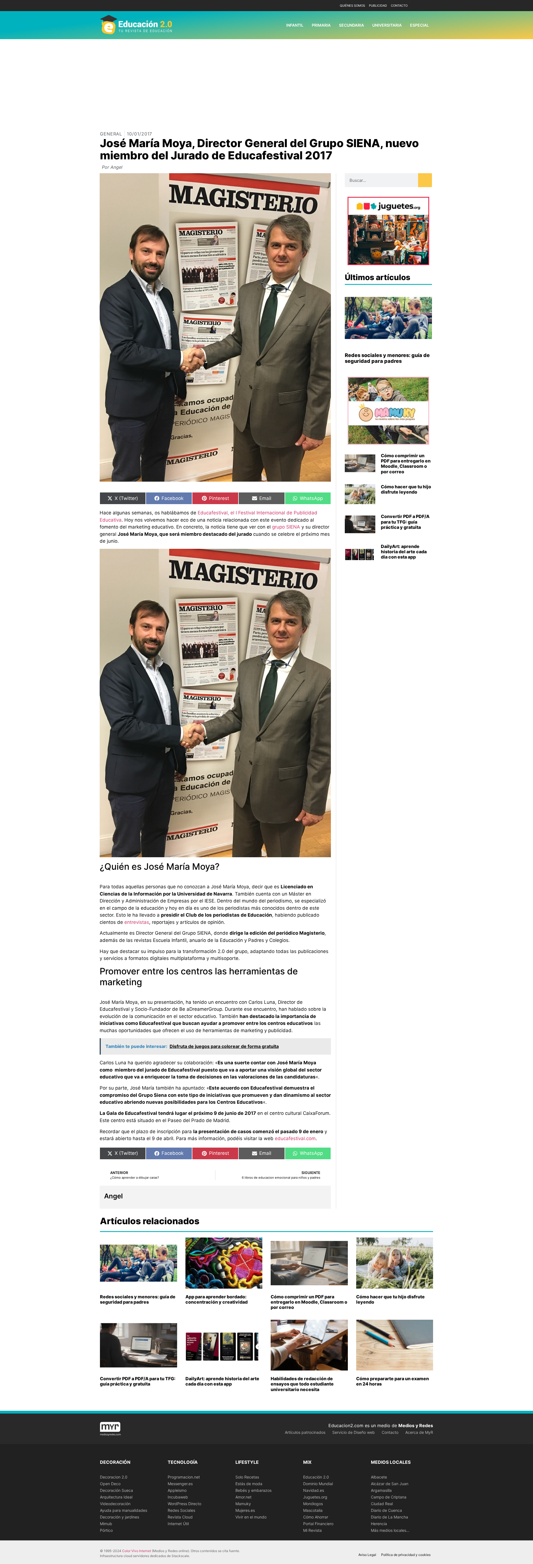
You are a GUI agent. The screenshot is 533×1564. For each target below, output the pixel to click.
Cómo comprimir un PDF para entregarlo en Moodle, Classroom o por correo (406, 463)
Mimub (106, 1523)
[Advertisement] (266, 81)
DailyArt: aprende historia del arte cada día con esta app (404, 552)
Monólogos (313, 1503)
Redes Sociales (181, 1510)
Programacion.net (184, 1477)
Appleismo (177, 1490)
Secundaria (351, 25)
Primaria (321, 25)
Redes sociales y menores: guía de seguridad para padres (387, 358)
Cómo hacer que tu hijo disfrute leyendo (406, 489)
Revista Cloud (180, 1517)
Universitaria (387, 25)
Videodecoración (115, 1503)
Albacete (379, 1477)
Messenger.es (180, 1483)
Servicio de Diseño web (353, 1432)
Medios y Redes (415, 1425)
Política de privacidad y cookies (406, 1555)
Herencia (379, 1523)
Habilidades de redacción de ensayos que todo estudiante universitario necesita (302, 1384)
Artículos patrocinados (305, 1432)
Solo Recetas (247, 1477)
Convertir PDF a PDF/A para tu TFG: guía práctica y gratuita (405, 522)
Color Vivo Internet (136, 1551)
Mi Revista (312, 1530)
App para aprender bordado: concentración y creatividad (216, 1299)
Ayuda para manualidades (123, 1510)
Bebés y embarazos (253, 1490)
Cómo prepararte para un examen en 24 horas (392, 1381)
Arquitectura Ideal (116, 1497)
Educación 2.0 (316, 1477)
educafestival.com (295, 1138)
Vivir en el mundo (250, 1517)
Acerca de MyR (419, 1432)
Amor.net (243, 1497)
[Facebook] (420, 6)
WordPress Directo (184, 1503)
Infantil (294, 25)
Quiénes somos (352, 5)
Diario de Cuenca (386, 1510)
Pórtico (106, 1530)
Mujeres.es (245, 1510)
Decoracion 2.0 (113, 1477)
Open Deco (110, 1483)
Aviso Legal (367, 1555)
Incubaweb (178, 1497)
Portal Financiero (318, 1523)
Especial (419, 25)
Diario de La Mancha (389, 1517)
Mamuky (243, 1503)
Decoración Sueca (116, 1490)
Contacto (399, 5)
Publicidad (378, 5)
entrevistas (136, 922)
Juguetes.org (315, 1497)
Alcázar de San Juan (389, 1483)
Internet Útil (178, 1523)
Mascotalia (313, 1510)
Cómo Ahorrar (315, 1517)
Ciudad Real (382, 1503)
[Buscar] (425, 180)
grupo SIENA (286, 527)
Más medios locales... (390, 1530)
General (111, 134)
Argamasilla (381, 1490)
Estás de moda (248, 1483)
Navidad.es (313, 1490)
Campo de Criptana (388, 1497)
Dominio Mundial (318, 1483)
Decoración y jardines (119, 1517)
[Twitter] (428, 6)
